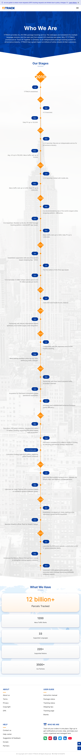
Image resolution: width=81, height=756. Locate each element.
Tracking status (49, 703)
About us (6, 695)
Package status (49, 699)
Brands (46, 715)
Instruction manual (50, 695)
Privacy (5, 703)
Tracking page (48, 711)
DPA (4, 711)
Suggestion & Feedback (12, 738)
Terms (5, 699)
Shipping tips (48, 707)
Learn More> (73, 2)
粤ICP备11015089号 (58, 754)
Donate (5, 742)
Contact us (7, 730)
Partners (6, 746)
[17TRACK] (8, 8)
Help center (7, 734)
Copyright (6, 707)
